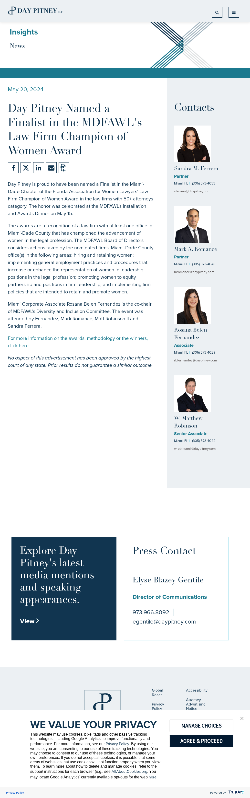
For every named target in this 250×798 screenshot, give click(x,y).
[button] (242, 719)
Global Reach (157, 692)
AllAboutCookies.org (129, 771)
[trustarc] (236, 792)
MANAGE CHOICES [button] (201, 725)
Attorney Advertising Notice (196, 704)
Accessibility (197, 690)
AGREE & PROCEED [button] (201, 740)
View (30, 621)
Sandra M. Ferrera (196, 169)
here (152, 777)
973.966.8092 (151, 612)
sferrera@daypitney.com (192, 191)
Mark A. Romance (195, 249)
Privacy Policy (158, 706)
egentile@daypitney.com (164, 621)
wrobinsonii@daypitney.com (195, 448)
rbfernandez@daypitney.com (195, 360)
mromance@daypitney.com (194, 272)
